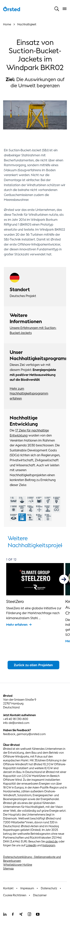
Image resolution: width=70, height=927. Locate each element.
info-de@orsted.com (16, 722)
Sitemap (8, 868)
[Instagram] (29, 914)
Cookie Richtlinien (14, 895)
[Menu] (64, 8)
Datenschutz (49, 888)
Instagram (48, 845)
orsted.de (51, 841)
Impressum (27, 888)
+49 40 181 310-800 (15, 719)
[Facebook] (12, 914)
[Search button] (56, 8)
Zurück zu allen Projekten (33, 665)
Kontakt (8, 888)
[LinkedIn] (4, 914)
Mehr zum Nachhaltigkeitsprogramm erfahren (29, 393)
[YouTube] (37, 914)
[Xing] (21, 914)
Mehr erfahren (17, 625)
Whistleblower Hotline (17, 864)
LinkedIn (31, 845)
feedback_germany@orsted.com (24, 734)
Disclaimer (40, 895)
